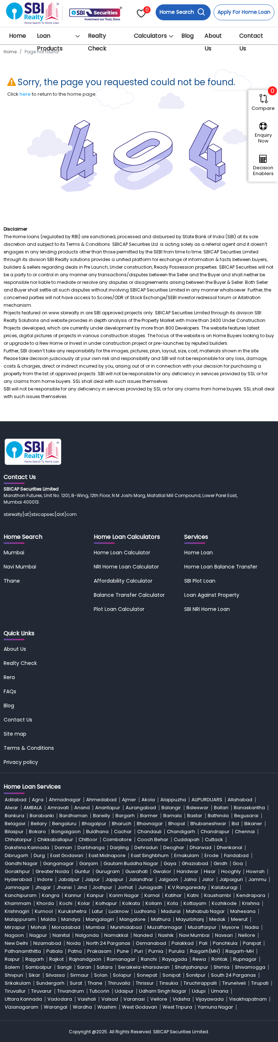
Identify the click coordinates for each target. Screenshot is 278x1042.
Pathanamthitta (23, 951)
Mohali (38, 927)
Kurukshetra (72, 911)
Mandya (70, 919)
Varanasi (134, 999)
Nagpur (38, 935)
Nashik (166, 935)
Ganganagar (58, 863)
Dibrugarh (16, 855)
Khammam (18, 903)
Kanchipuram (21, 895)
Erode (212, 855)
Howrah (255, 871)
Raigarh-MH (240, 951)
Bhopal (176, 823)
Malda (48, 919)
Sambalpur (38, 967)
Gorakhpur (17, 871)
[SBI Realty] (33, 11)
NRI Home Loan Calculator (126, 566)
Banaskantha (249, 807)
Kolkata (131, 903)
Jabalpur (69, 879)
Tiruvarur (41, 991)
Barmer (149, 815)
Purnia (155, 951)
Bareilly (101, 815)
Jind (82, 887)
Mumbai (14, 552)
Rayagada (174, 959)
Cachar (123, 831)
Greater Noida (52, 871)
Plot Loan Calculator (119, 609)
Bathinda (218, 815)
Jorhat (125, 887)
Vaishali (86, 999)
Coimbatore (117, 839)
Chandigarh (181, 831)
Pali (203, 943)
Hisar (210, 871)
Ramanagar (121, 959)
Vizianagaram (21, 1007)
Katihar (173, 895)
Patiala (54, 951)
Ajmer (129, 799)
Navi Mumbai (20, 566)
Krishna (251, 903)
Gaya (170, 863)
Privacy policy (21, 762)
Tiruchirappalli (200, 983)
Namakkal (116, 935)
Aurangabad (141, 807)
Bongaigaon (66, 831)
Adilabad (15, 799)
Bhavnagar (150, 823)
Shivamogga (250, 967)
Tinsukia (168, 983)
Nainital (61, 935)
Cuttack (214, 839)
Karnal (152, 895)
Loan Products (50, 42)
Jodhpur (102, 887)
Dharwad (200, 847)
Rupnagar (245, 959)
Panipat (252, 943)
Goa (238, 863)
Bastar (194, 815)
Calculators (150, 36)
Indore (45, 879)
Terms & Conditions (29, 748)
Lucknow (119, 911)
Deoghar (173, 847)
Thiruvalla (119, 983)
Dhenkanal (229, 847)
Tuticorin (99, 991)
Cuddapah (186, 839)
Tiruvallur (15, 991)
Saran (84, 967)
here (25, 94)
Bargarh (125, 815)
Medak (217, 919)
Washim (107, 1007)
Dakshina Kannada (27, 847)
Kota (172, 903)
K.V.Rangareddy (187, 887)
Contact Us (251, 42)
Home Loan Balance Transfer (220, 566)
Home (17, 36)
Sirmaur (79, 975)
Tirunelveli (234, 983)
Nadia (252, 927)
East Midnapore (107, 855)
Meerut (239, 919)
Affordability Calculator (123, 580)
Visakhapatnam (248, 999)
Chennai (245, 831)
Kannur (73, 895)
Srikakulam (18, 983)
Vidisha (181, 999)
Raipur (12, 959)
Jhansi (64, 887)
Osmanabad (151, 943)
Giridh (220, 863)
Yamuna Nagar (215, 1007)
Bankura (14, 815)
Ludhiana (145, 911)
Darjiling (119, 847)
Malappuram (20, 919)
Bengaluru (64, 823)
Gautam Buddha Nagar (131, 863)
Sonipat (172, 975)
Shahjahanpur (191, 967)
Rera (9, 677)
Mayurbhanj (190, 919)
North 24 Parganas (108, 943)
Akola (148, 799)
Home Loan (198, 552)
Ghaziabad (195, 863)
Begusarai (246, 815)
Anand (82, 807)
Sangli (64, 967)
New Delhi (16, 943)
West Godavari (139, 1007)
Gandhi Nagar (21, 863)
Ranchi (149, 959)
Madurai (171, 911)
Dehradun (146, 847)
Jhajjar (43, 887)
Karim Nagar (124, 895)
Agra (37, 799)
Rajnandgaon (85, 959)
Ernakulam (186, 855)
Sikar (34, 975)
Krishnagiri (17, 911)
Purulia (177, 951)
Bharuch (121, 823)
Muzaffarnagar (164, 927)
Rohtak (219, 959)
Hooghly (231, 871)
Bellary (39, 823)
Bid (235, 823)
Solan (101, 975)
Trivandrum (70, 991)
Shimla (221, 967)
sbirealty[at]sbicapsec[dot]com (40, 514)
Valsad (109, 999)
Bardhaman (73, 815)
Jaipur (92, 879)
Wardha (82, 1007)
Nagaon (14, 935)
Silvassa (55, 975)
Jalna (190, 879)
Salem (12, 967)
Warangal (55, 1007)
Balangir (171, 807)
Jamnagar (17, 887)
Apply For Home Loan (244, 12)
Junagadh (150, 887)
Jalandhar (141, 879)
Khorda (45, 903)
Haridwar (187, 871)
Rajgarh (34, 959)
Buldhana (97, 831)
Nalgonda (87, 935)
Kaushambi (217, 895)
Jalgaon (168, 879)
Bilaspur (14, 831)
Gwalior (162, 871)
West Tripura (177, 1007)
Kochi (65, 903)
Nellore (246, 935)
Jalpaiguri (231, 879)
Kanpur (95, 895)
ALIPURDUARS (206, 799)
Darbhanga (91, 847)
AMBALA (33, 807)
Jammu (257, 879)
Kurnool (44, 911)
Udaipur (124, 991)
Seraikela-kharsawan (143, 967)
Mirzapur (15, 927)
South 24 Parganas (233, 975)
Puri (138, 951)
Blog (187, 36)
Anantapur (107, 807)
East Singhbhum (150, 855)
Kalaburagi (224, 887)
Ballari (221, 807)
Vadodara (59, 999)
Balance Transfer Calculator (129, 595)
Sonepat (147, 975)
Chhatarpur (18, 839)
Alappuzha (173, 799)
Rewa (199, 959)
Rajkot (56, 959)
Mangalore (132, 919)
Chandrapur (215, 831)
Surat (76, 983)
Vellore (158, 999)
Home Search (177, 12)
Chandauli (149, 831)
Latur (97, 911)
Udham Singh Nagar (162, 991)
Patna (75, 951)
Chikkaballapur (55, 839)
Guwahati (136, 871)
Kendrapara (250, 895)
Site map (15, 733)
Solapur (122, 975)
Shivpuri (14, 975)
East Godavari (66, 855)
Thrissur (145, 983)
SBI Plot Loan (199, 580)
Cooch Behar (152, 839)
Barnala (172, 815)
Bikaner (253, 823)
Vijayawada (209, 999)
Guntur (82, 871)
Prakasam (99, 951)
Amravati (58, 807)
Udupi (199, 991)
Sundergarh (50, 983)
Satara (105, 967)
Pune (123, 951)
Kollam (154, 903)
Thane (12, 580)
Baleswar (197, 807)
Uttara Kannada (23, 999)
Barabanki (42, 815)
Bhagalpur (94, 823)
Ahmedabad (101, 799)
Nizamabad (47, 943)
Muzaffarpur (202, 927)
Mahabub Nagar (205, 911)
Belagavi (15, 823)
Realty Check (97, 42)
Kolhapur (106, 903)
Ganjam (88, 863)
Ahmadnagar (65, 799)
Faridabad (236, 855)
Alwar (11, 807)
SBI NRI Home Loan (207, 609)
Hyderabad (18, 879)
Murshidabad (126, 927)
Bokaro (37, 831)
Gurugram (108, 871)
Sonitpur (196, 975)
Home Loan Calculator (122, 552)
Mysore (230, 927)
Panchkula (225, 943)
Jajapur (114, 879)
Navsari (224, 935)
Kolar (84, 903)
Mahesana (243, 911)
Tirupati (260, 983)
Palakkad (183, 943)
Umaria (219, 991)
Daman (63, 847)
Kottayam (195, 903)
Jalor (208, 879)
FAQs (10, 691)
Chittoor (88, 839)
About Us (213, 42)
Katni (193, 895)
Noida (74, 943)
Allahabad (240, 799)
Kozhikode (224, 903)
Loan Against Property (211, 595)
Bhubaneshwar (208, 823)
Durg (39, 855)
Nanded (143, 935)
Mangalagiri (100, 919)
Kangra (50, 895)
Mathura (160, 919)
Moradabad (66, 927)
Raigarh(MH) (205, 951)
